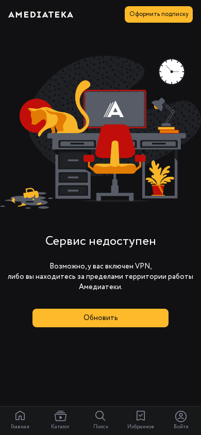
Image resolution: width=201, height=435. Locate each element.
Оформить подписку (159, 14)
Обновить (100, 318)
